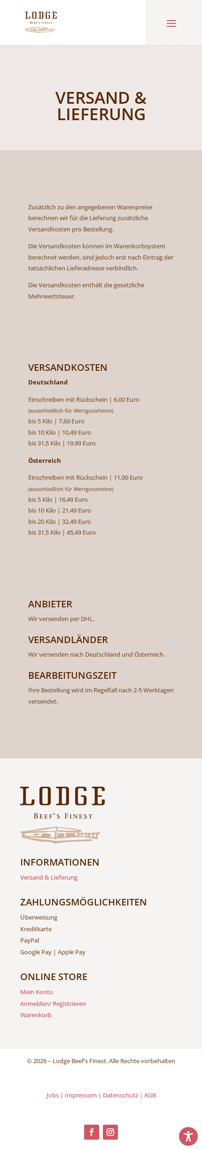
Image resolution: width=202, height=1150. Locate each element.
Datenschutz (120, 1095)
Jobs (53, 1095)
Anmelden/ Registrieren (53, 1003)
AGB (150, 1095)
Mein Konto (36, 992)
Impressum (81, 1095)
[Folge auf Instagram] (110, 1132)
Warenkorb (36, 1015)
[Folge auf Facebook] (91, 1132)
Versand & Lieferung (49, 877)
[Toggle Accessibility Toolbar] (188, 1136)
